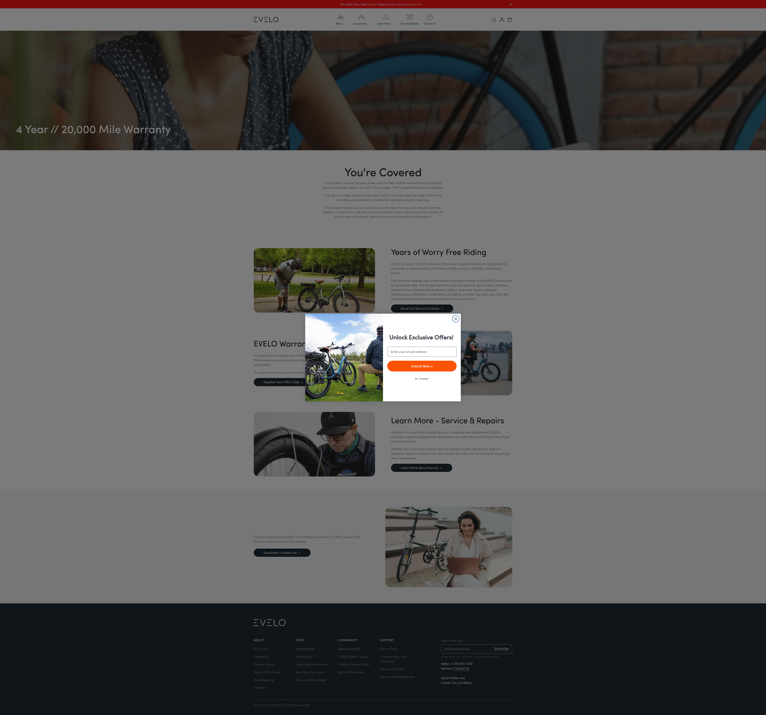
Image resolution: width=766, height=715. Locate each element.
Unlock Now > (422, 365)
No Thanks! (422, 378)
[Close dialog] (455, 318)
